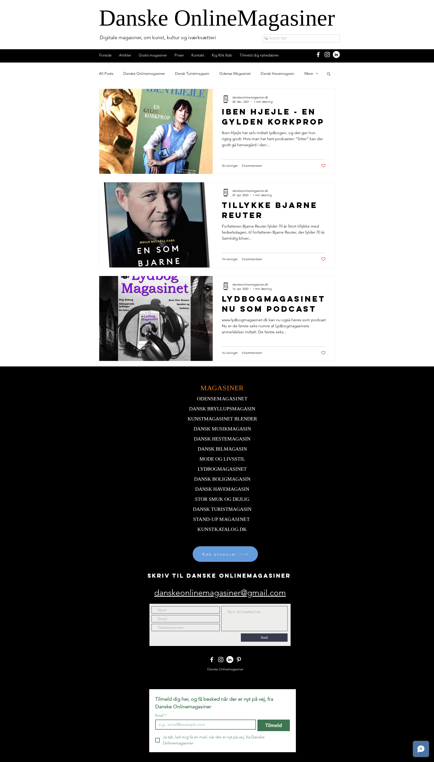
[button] (328, 74)
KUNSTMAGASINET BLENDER (222, 418)
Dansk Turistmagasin (192, 73)
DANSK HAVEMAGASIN (222, 489)
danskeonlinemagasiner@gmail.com (220, 592)
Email (160, 715)
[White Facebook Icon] (318, 54)
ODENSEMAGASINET (222, 398)
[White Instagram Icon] (327, 54)
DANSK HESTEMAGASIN (222, 439)
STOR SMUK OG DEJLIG (222, 499)
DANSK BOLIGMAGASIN (222, 479)
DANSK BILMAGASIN (222, 449)
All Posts (106, 73)
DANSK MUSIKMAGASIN (222, 428)
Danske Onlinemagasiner (144, 73)
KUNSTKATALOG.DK (222, 529)
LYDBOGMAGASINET (222, 469)
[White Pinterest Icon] (238, 659)
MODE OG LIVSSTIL (222, 459)
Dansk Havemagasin (277, 73)
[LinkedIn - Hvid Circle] (336, 54)
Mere (308, 73)
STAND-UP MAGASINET (221, 519)
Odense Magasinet (235, 73)
